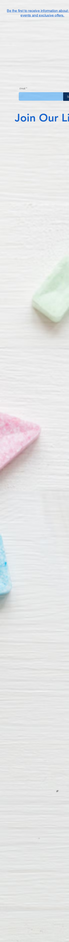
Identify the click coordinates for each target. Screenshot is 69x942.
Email (22, 88)
